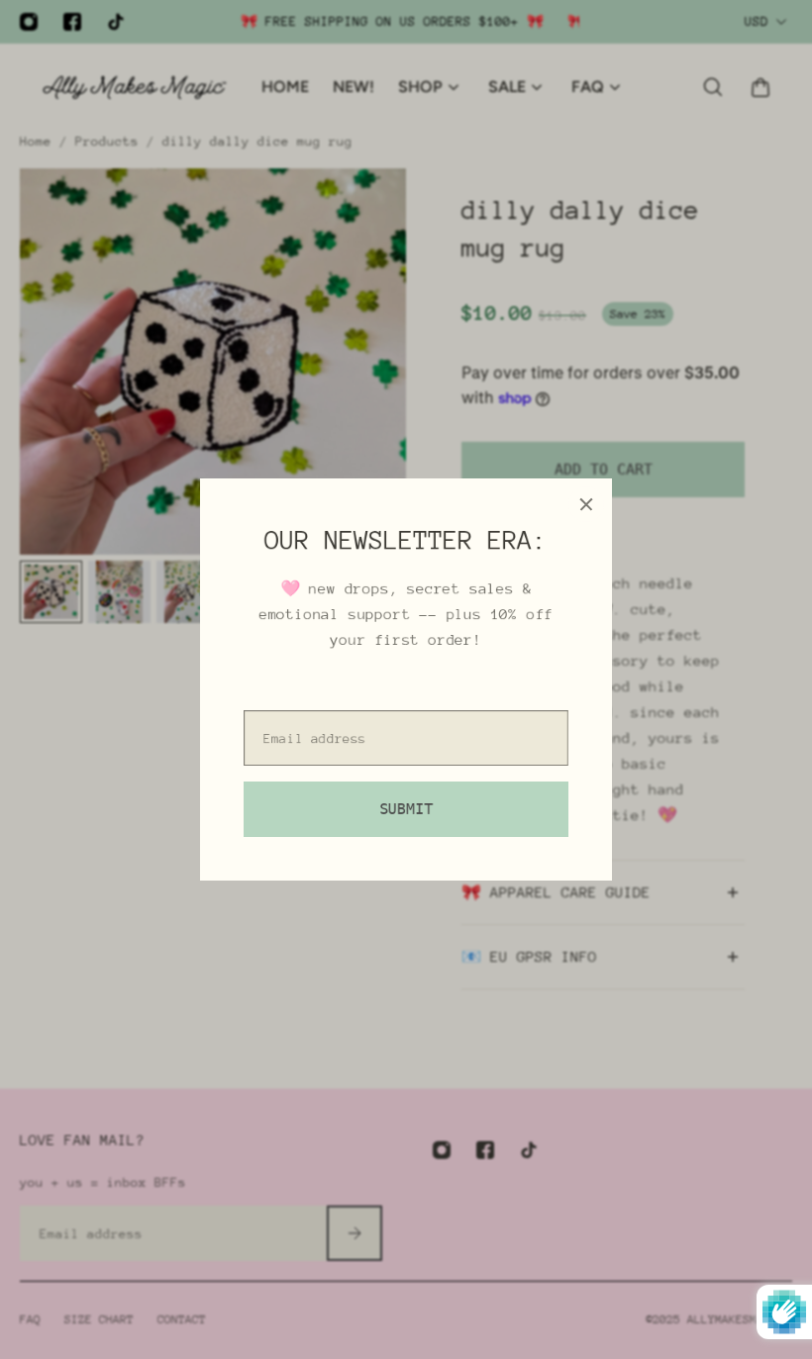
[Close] (586, 504)
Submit (406, 809)
